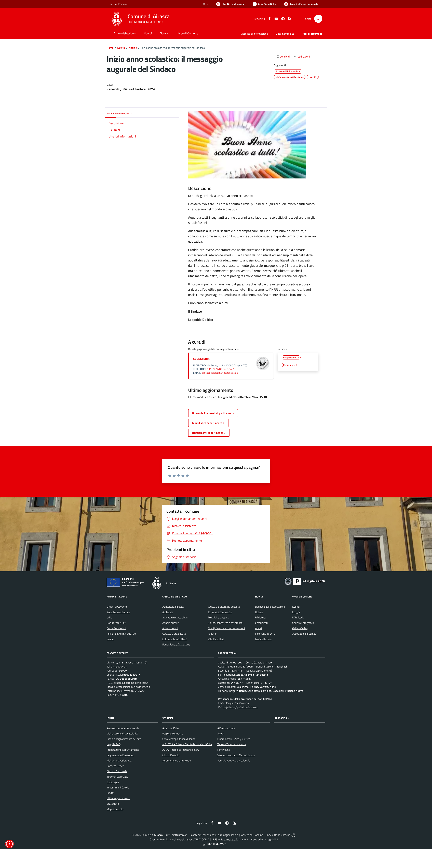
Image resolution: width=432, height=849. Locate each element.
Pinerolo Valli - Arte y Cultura (233, 739)
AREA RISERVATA (216, 844)
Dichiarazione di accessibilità (122, 733)
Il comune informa (265, 634)
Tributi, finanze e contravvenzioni (226, 628)
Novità (121, 48)
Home (110, 48)
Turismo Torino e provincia (231, 744)
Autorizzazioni (170, 628)
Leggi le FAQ (114, 744)
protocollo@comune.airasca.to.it (220, 373)
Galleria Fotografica (303, 623)
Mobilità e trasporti (218, 617)
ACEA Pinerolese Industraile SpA (180, 750)
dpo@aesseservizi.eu (237, 703)
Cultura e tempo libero (174, 639)
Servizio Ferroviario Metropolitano (236, 755)
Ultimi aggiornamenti (118, 798)
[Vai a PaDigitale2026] (304, 581)
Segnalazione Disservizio (120, 755)
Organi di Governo (117, 607)
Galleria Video (299, 628)
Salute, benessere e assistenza (225, 623)
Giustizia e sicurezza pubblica (224, 607)
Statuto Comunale (117, 771)
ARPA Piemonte (226, 728)
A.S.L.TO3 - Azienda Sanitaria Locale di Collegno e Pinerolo (195, 744)
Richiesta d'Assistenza (119, 760)
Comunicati (261, 623)
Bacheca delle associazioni (270, 607)
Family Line (223, 750)
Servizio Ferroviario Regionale (233, 760)
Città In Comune (281, 835)
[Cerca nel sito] (318, 19)
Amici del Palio (170, 728)
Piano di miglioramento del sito (124, 739)
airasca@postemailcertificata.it (131, 683)
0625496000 (119, 671)
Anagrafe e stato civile (174, 617)
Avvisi (258, 628)
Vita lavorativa (216, 639)
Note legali (113, 782)
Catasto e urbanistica (174, 634)
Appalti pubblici (170, 623)
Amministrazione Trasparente (123, 728)
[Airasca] (117, 19)
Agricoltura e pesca (173, 607)
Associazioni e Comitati (305, 634)
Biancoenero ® (229, 839)
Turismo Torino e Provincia (176, 760)
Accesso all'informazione (254, 34)
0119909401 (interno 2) (221, 369)
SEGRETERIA (201, 358)
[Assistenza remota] (293, 835)
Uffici (109, 617)
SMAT (220, 733)
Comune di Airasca (149, 16)
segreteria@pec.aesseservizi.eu (240, 707)
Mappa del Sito (115, 809)
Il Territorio (298, 617)
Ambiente (167, 612)
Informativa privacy (117, 777)
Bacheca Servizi (115, 766)
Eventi (296, 607)
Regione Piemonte (119, 4)
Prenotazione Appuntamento (123, 750)
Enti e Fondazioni (116, 628)
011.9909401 (119, 666)
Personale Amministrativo (121, 634)
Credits (110, 793)
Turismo (212, 634)
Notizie (133, 48)
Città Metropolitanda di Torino (178, 739)
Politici (110, 639)
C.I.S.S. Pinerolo (170, 755)
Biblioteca (260, 617)
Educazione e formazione (176, 644)
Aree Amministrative (118, 612)
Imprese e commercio (220, 612)
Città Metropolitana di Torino (145, 21)
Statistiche (113, 804)
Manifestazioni (263, 639)
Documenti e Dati (116, 623)
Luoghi (296, 612)
